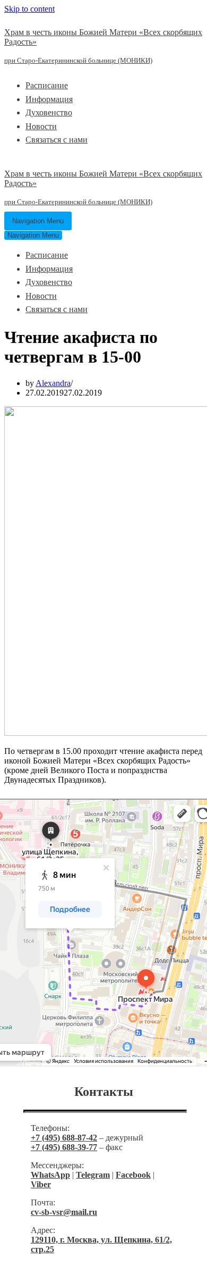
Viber (41, 1184)
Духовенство (48, 112)
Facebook (133, 1174)
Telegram (93, 1174)
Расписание (46, 85)
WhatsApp (50, 1174)
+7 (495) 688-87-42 (64, 1137)
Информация (49, 99)
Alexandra (53, 383)
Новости (41, 126)
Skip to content (29, 8)
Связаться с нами (56, 139)
